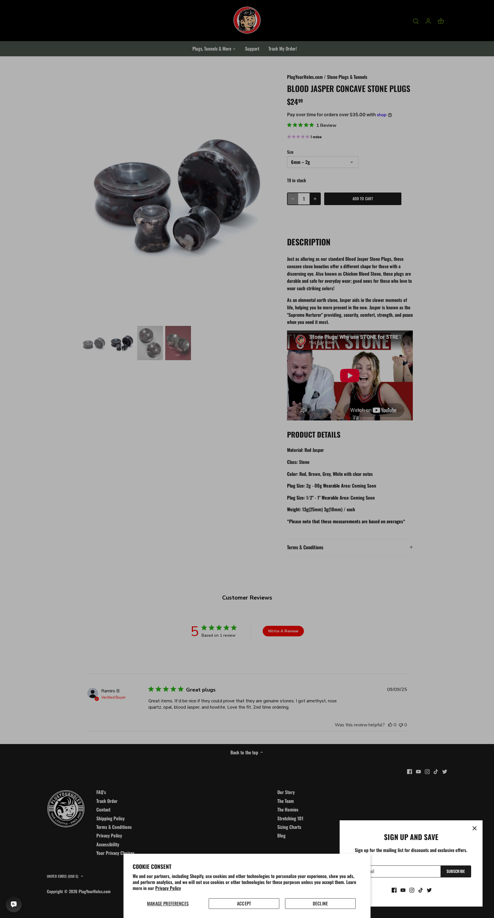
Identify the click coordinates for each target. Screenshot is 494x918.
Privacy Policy (168, 888)
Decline (320, 903)
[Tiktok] (420, 890)
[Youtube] (403, 890)
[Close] (474, 828)
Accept (244, 903)
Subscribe (456, 871)
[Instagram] (411, 890)
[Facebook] (394, 890)
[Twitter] (429, 890)
